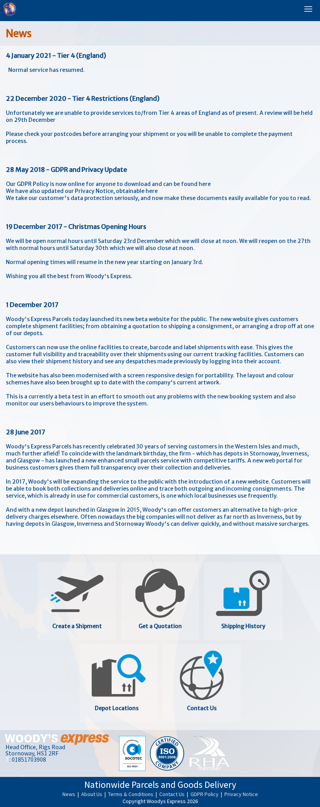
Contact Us (172, 794)
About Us (92, 794)
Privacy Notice (241, 794)
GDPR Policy (205, 794)
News (69, 794)
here (205, 183)
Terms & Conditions (131, 794)
